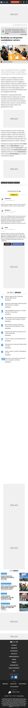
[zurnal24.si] (4, 2)
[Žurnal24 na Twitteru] (15, 677)
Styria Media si (20, 696)
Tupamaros (8, 198)
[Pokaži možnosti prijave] (23, 2)
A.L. (6, 43)
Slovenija (8, 300)
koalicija (16, 182)
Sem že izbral (24, 34)
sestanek (10, 182)
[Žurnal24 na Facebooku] (12, 677)
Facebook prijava (18, 244)
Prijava (7, 244)
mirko (6, 227)
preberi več (14, 195)
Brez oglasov (15, 2)
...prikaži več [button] (4, 240)
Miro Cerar (4, 182)
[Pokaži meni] (26, 2)
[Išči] (20, 2)
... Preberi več (16, 706)
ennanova (7, 210)
